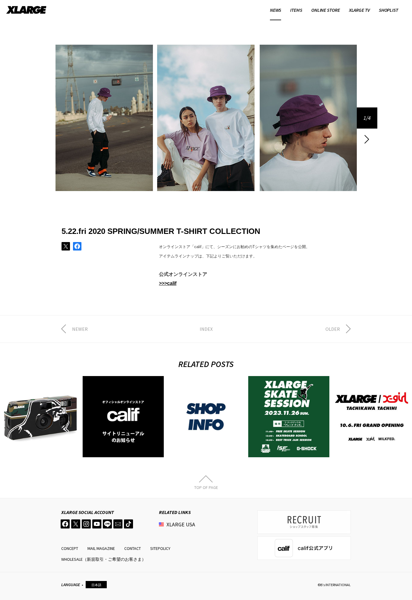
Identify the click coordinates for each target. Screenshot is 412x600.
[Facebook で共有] (77, 246)
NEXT (367, 139)
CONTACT (132, 548)
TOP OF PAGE (206, 487)
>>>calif (167, 283)
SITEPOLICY (160, 548)
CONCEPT (69, 548)
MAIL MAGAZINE (101, 548)
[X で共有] (66, 246)
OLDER (332, 329)
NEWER (80, 329)
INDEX (206, 329)
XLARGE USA (180, 524)
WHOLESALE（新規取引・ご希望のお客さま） (103, 559)
